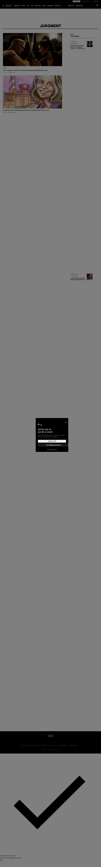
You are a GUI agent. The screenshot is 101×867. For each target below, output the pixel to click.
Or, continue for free (52, 449)
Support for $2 (52, 441)
